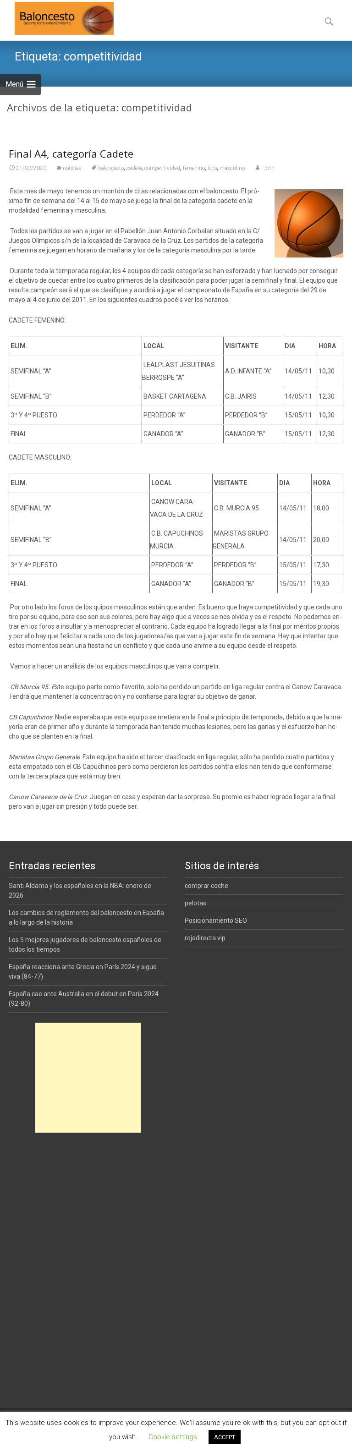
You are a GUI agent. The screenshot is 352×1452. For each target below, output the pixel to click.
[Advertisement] (88, 1078)
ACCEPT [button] (224, 1437)
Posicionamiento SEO (216, 920)
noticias (72, 168)
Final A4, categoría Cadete (71, 153)
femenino (194, 168)
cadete (134, 168)
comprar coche (206, 885)
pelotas (195, 903)
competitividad (162, 168)
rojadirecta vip (205, 938)
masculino (232, 168)
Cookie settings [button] (172, 1437)
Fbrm (268, 168)
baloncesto (111, 168)
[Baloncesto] (57, 18)
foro (212, 168)
